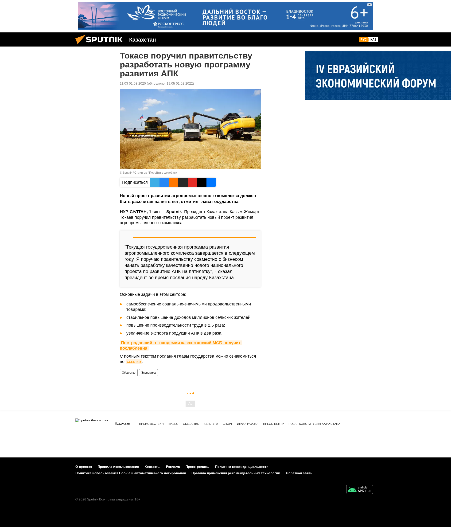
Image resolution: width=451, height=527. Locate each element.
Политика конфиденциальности (241, 466)
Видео (173, 424)
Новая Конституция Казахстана (314, 424)
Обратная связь (299, 473)
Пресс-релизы (198, 466)
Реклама (173, 466)
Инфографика (247, 424)
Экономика (148, 372)
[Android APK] (360, 490)
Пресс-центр (273, 424)
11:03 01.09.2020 (133, 83)
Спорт (227, 424)
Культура (211, 424)
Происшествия (151, 424)
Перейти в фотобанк (163, 172)
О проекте (83, 466)
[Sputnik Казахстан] (101, 45)
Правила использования (118, 466)
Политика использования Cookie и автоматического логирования (130, 473)
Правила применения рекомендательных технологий (235, 473)
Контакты (152, 466)
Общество (129, 372)
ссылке (134, 361)
